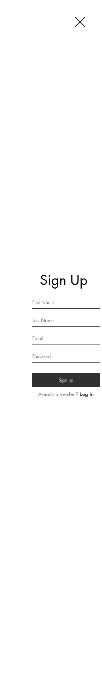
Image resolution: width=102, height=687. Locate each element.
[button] (80, 22)
